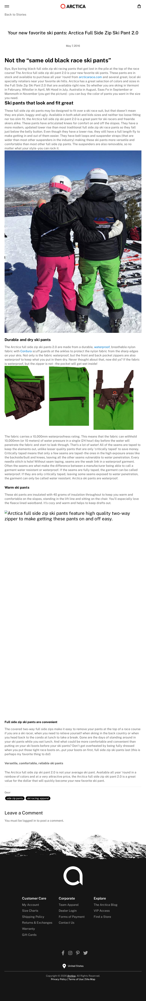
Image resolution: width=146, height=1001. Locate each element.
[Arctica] (73, 6)
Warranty (28, 929)
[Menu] (7, 6)
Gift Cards (29, 935)
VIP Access (102, 910)
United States (76, 966)
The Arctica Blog (105, 905)
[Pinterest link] (77, 953)
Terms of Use (75, 979)
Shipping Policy (33, 917)
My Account (30, 905)
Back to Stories (15, 14)
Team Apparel (69, 905)
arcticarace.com (90, 77)
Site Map (90, 979)
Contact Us (66, 922)
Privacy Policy (59, 979)
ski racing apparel (38, 798)
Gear (7, 792)
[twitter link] (85, 953)
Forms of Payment (72, 917)
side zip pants (15, 798)
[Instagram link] (70, 953)
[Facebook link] (63, 953)
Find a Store (102, 917)
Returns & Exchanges (37, 922)
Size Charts (30, 910)
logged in (29, 820)
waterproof (102, 347)
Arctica (71, 975)
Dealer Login (68, 910)
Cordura (26, 351)
